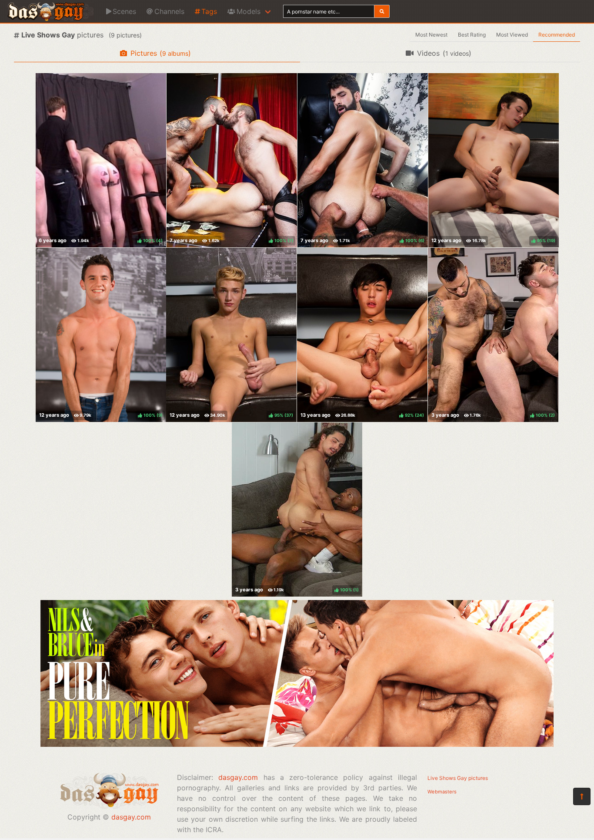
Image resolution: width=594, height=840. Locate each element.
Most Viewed (512, 34)
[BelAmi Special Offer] (297, 744)
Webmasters (442, 792)
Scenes (124, 11)
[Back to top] (582, 796)
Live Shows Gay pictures (457, 778)
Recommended (556, 34)
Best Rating (472, 34)
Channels (169, 11)
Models (248, 11)
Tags (209, 11)
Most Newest (431, 34)
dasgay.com (131, 817)
